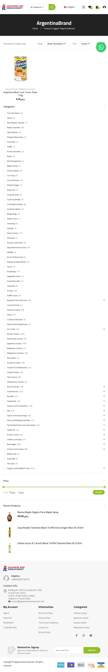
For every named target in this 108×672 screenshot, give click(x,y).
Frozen (10, 291)
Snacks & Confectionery (17, 367)
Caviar (9, 267)
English (70, 7)
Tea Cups (11, 463)
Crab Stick (11, 142)
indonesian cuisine (15, 339)
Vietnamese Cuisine (15, 382)
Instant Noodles (13, 281)
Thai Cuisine (12, 377)
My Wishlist (8, 622)
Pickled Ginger (13, 185)
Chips (9, 315)
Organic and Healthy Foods (18, 468)
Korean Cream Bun (15, 243)
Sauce (9, 118)
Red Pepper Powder (15, 123)
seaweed (11, 286)
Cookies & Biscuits (15, 319)
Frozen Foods (13, 435)
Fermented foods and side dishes (21, 425)
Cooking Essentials (15, 204)
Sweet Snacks (13, 372)
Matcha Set (11, 454)
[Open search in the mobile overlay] (41, 7)
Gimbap (10, 228)
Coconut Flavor (13, 180)
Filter (99, 492)
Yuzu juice (11, 238)
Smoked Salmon (14, 209)
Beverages (11, 444)
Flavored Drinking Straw (17, 324)
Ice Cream (11, 329)
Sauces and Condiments (17, 406)
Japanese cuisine (14, 343)
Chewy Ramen (13, 171)
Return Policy (44, 632)
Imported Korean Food (16, 247)
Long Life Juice (13, 195)
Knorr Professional (15, 257)
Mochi (9, 156)
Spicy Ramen (12, 132)
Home (35, 28)
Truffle (9, 147)
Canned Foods (11, 89)
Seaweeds (11, 401)
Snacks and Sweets (15, 449)
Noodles (10, 396)
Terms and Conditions (48, 622)
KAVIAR (10, 252)
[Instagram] (83, 635)
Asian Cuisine (12, 233)
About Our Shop (46, 613)
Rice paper (11, 358)
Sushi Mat (11, 459)
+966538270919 (20, 579)
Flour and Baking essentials (18, 420)
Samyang (11, 223)
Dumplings (11, 271)
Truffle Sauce (12, 295)
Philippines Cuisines (26, 89)
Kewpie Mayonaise (15, 137)
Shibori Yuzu (12, 219)
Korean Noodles (14, 151)
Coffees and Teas (14, 439)
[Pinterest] (91, 635)
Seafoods (11, 430)
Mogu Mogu (12, 214)
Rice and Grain (13, 387)
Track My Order (10, 627)
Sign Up (91, 650)
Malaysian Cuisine (14, 348)
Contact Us (44, 627)
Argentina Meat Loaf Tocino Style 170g (20, 93)
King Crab (11, 190)
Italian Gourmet (13, 127)
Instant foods (12, 391)
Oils (8, 411)
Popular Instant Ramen (16, 262)
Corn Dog (11, 175)
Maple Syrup (12, 166)
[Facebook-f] (76, 635)
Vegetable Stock (14, 276)
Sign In (6, 613)
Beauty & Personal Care (17, 300)
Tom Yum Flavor (13, 113)
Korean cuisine (13, 334)
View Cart (7, 618)
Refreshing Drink (14, 161)
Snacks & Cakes (14, 363)
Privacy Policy (44, 618)
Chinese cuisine (13, 310)
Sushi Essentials (14, 199)
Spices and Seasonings (17, 415)
